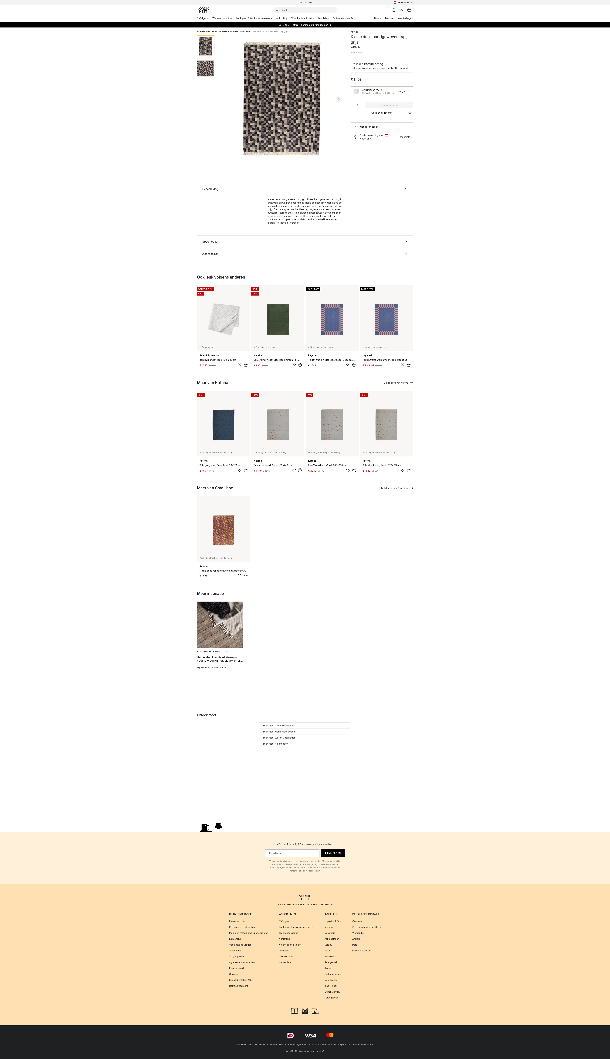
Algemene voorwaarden (242, 962)
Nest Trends (331, 980)
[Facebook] (294, 1010)
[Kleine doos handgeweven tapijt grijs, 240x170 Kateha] (282, 99)
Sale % (328, 944)
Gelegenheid (331, 962)
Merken (389, 18)
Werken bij (358, 933)
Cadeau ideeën (333, 974)
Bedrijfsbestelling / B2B (241, 980)
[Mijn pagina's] (394, 10)
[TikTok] (315, 1010)
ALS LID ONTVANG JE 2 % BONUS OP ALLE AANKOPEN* (308, 2)
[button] (356, 53)
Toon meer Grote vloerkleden (278, 725)
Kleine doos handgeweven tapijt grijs (270, 31)
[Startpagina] (203, 10)
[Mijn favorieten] (401, 10)
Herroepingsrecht (238, 985)
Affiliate (356, 938)
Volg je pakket (236, 956)
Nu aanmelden (402, 68)
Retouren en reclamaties (242, 927)
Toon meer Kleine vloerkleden (279, 731)
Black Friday (331, 985)
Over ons (357, 921)
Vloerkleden (225, 31)
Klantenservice (237, 921)
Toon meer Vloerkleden (275, 743)
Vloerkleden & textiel (303, 18)
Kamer (328, 968)
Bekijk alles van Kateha (396, 382)
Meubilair (323, 18)
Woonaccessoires (222, 18)
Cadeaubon (285, 962)
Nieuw (377, 18)
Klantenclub (235, 938)
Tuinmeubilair (286, 956)
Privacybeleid (236, 968)
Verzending (235, 950)
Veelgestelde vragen (240, 944)
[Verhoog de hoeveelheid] (362, 105)
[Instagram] (305, 1010)
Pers (354, 944)
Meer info (405, 137)
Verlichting (282, 18)
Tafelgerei (203, 18)
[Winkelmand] (409, 10)
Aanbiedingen (405, 18)
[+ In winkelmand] (245, 365)
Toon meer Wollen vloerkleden (279, 737)
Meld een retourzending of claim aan (248, 933)
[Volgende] (339, 99)
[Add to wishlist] (239, 365)
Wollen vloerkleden (242, 31)
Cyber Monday (332, 991)
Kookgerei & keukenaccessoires (254, 18)
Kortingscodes (332, 997)
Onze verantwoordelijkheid (366, 927)
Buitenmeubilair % (343, 18)
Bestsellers (330, 956)
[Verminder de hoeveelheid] (353, 105)
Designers (330, 933)
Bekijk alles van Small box (394, 488)
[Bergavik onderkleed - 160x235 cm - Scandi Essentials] (356, 92)
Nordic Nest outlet (361, 950)
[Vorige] (225, 99)
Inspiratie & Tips (333, 921)
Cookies (233, 974)
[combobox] (403, 2)
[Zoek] (277, 10)
